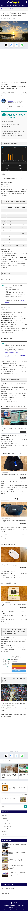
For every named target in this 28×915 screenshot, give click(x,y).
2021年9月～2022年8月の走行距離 (11, 124)
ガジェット (15, 5)
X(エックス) (10, 101)
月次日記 (9, 760)
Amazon (14, 666)
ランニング (9, 5)
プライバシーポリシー (7, 893)
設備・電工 (3, 5)
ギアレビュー (7, 823)
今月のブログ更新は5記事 (8, 129)
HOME (15, 903)
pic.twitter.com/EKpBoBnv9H (11, 298)
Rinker (16, 661)
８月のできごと (6, 126)
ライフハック (22, 5)
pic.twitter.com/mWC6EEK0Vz (11, 352)
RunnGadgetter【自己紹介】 (9, 888)
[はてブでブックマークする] (16, 45)
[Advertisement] (14, 67)
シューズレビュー (8, 821)
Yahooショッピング (17, 670)
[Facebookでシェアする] (11, 45)
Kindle (14, 663)
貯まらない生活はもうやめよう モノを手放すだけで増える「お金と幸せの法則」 (19, 657)
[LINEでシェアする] (22, 45)
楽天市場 (14, 668)
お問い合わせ (5, 891)
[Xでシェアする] (6, 45)
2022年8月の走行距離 (8, 121)
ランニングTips (7, 826)
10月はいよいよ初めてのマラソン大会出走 (12, 135)
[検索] (25, 806)
